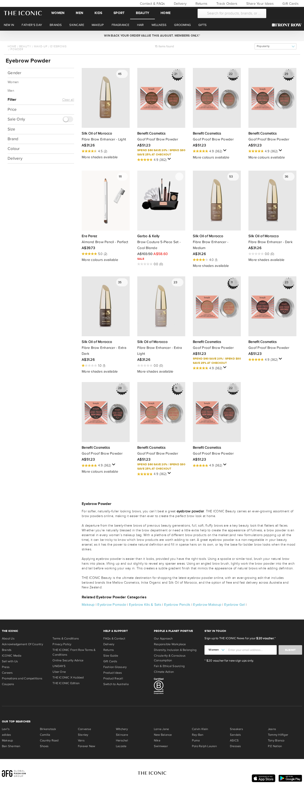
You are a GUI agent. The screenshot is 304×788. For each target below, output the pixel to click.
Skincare (122, 734)
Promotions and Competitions (22, 678)
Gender (15, 73)
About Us (8, 638)
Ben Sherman (11, 746)
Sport (119, 13)
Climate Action (164, 671)
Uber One (59, 671)
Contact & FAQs (152, 3)
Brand (13, 139)
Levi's (6, 729)
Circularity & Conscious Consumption (169, 658)
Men (79, 13)
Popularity (263, 46)
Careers (7, 672)
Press (6, 667)
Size (11, 129)
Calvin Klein (200, 729)
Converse (84, 729)
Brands (6, 650)
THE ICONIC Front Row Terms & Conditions (73, 652)
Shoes (44, 746)
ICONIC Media (12, 655)
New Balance (163, 734)
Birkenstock (48, 729)
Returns (200, 3)
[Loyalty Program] (288, 25)
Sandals (235, 734)
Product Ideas (112, 672)
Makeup (88, 604)
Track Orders (226, 3)
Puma (196, 740)
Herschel (122, 740)
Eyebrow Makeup (207, 604)
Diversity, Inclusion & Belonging (175, 650)
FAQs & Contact (114, 638)
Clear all (68, 100)
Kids (98, 13)
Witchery (122, 729)
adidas (6, 734)
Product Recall (113, 678)
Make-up (41, 46)
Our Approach (163, 638)
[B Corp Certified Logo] (177, 687)
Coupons (8, 684)
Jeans (272, 729)
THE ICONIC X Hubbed (68, 677)
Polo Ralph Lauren (204, 746)
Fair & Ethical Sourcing (169, 666)
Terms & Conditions (65, 638)
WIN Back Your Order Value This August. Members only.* (152, 36)
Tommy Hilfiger (278, 734)
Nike (157, 740)
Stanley (83, 734)
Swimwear (161, 746)
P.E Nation (275, 746)
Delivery (179, 3)
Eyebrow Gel (234, 604)
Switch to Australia (116, 684)
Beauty (142, 13)
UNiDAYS (59, 666)
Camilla (45, 734)
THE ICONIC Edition (66, 683)
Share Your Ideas (259, 3)
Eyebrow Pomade (111, 604)
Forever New (86, 746)
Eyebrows (58, 46)
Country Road (49, 740)
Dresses (235, 746)
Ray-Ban (198, 734)
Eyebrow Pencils (177, 604)
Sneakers (236, 729)
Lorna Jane (161, 729)
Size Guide (110, 655)
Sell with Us (10, 661)
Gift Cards (290, 3)
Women (57, 13)
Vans (81, 740)
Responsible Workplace (170, 644)
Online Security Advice (67, 660)
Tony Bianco (276, 740)
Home (166, 13)
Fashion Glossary (115, 667)
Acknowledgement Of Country (22, 644)
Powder (16, 49)
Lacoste (121, 746)
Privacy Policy (61, 644)
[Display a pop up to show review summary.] (170, 160)
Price (12, 109)
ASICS (234, 740)
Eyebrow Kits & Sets (145, 604)
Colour (14, 148)
